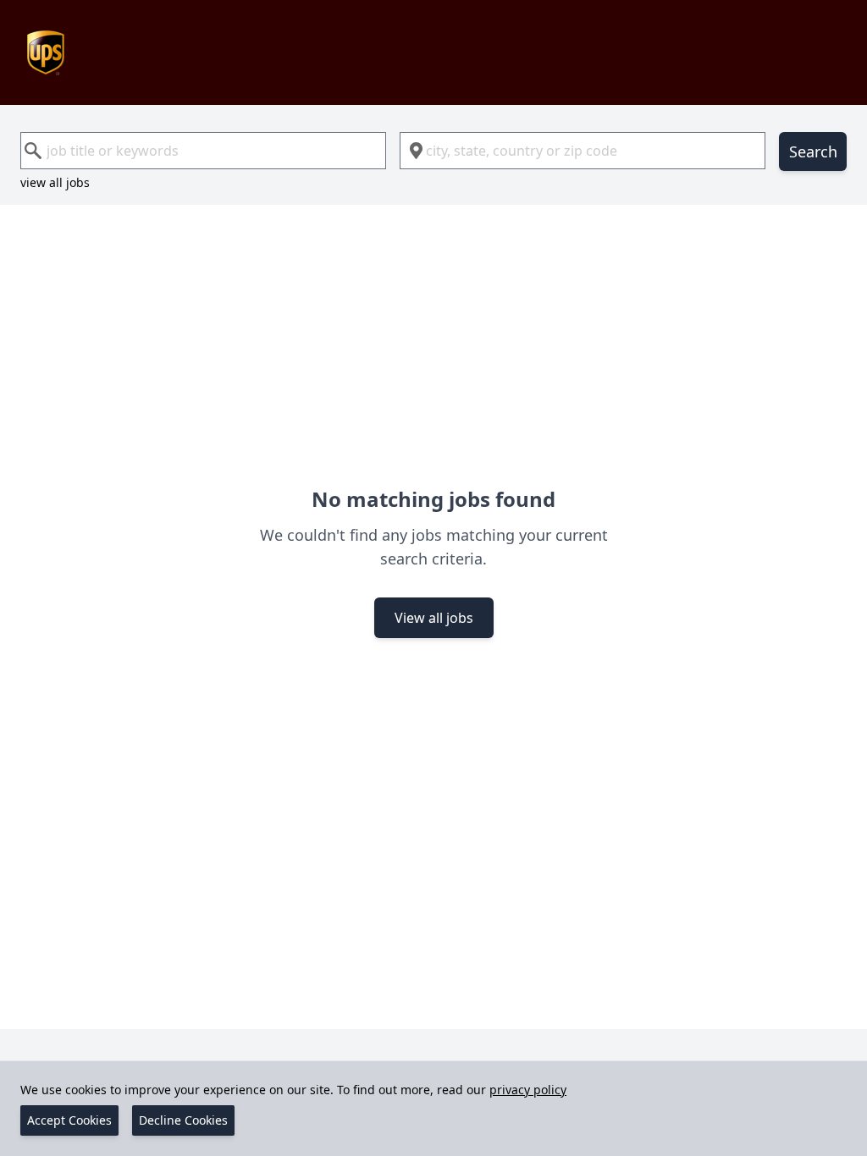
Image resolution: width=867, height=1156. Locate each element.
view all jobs (55, 182)
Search (813, 151)
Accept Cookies (69, 1120)
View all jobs (434, 617)
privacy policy (527, 1090)
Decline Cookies (183, 1120)
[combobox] (203, 150)
